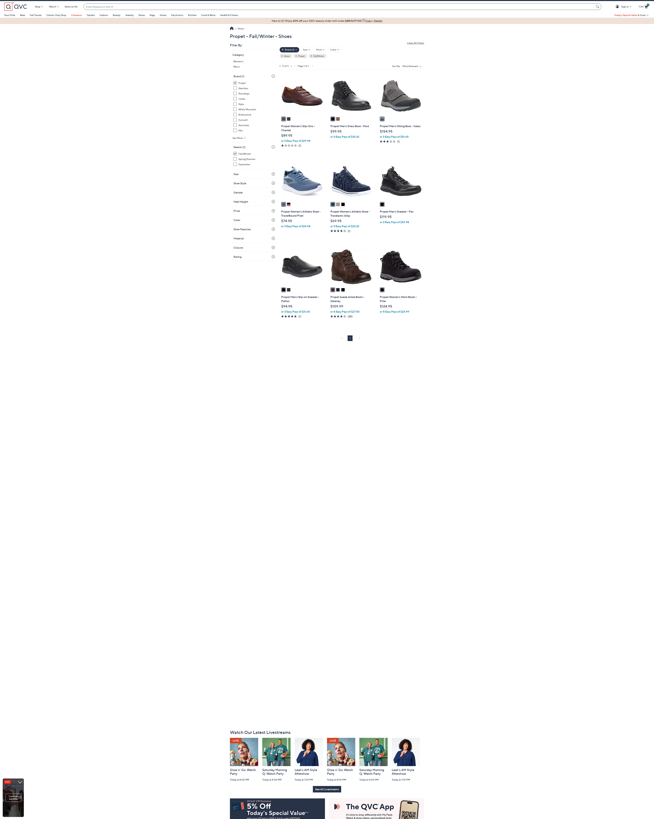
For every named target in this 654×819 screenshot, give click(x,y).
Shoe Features (242, 229)
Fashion (104, 15)
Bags (152, 15)
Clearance (76, 15)
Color (236, 220)
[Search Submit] (598, 7)
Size (236, 174)
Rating (237, 256)
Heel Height (240, 201)
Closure (238, 247)
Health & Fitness (229, 15)
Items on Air (71, 6)
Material (238, 238)
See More (237, 137)
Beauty (116, 15)
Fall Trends (36, 15)
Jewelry (129, 15)
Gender (238, 192)
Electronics (177, 15)
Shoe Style (239, 183)
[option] (327, 21)
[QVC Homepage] (231, 29)
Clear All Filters (415, 43)
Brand (238, 76)
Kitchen (192, 15)
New (22, 15)
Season (239, 147)
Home (163, 15)
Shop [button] (37, 6)
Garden (91, 15)
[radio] (283, 119)
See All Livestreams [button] (327, 789)
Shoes (141, 15)
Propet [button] (301, 56)
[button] (618, 6)
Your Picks (9, 15)
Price (236, 211)
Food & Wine (208, 15)
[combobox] (339, 7)
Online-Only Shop (56, 15)
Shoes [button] (287, 56)
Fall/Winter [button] (318, 56)
